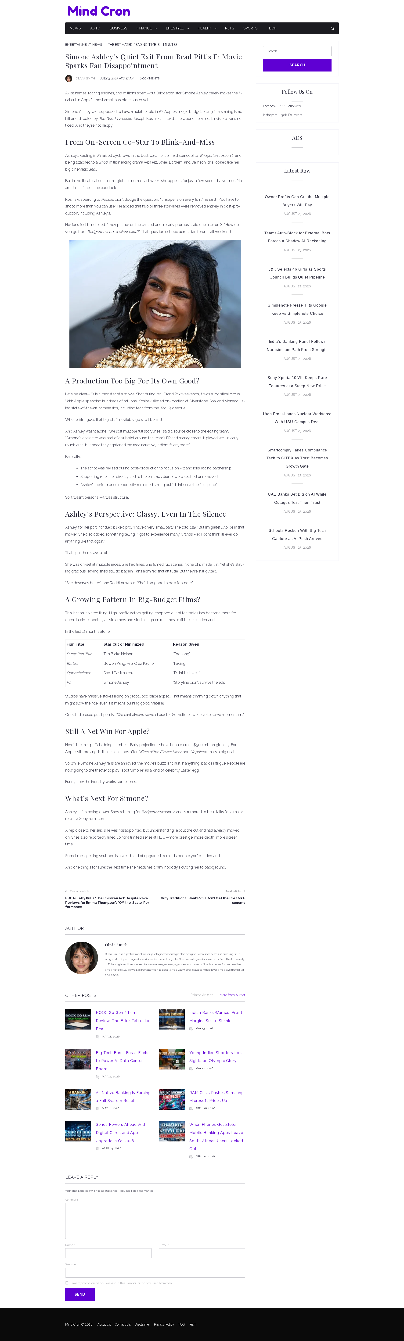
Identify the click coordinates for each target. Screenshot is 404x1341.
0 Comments (149, 78)
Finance (144, 28)
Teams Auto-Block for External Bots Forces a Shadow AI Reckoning (297, 237)
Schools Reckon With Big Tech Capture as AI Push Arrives (297, 535)
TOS (181, 1324)
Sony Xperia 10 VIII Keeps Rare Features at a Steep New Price (297, 382)
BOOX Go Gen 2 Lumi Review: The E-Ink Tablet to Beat (122, 1020)
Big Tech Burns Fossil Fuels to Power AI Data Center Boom (122, 1061)
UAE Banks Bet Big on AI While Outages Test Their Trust (297, 498)
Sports (250, 28)
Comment (71, 1199)
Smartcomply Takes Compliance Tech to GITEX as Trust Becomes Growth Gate (297, 458)
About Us (104, 1324)
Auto (95, 28)
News (75, 28)
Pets (229, 28)
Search (297, 65)
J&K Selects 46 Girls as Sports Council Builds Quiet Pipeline (297, 273)
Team (193, 1324)
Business (118, 28)
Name (70, 1245)
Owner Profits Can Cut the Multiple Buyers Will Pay (297, 201)
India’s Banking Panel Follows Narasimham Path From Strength (297, 346)
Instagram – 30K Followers (282, 115)
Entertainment (78, 44)
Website (70, 1264)
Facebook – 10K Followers (282, 106)
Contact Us (123, 1324)
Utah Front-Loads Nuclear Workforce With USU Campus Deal (297, 418)
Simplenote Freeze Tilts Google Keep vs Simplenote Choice (297, 309)
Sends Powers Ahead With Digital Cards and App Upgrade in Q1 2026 (121, 1132)
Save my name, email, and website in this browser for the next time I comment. (122, 1283)
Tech (272, 28)
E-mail (164, 1245)
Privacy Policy (164, 1324)
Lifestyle (175, 28)
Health (204, 28)
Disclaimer (142, 1324)
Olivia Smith (85, 78)
